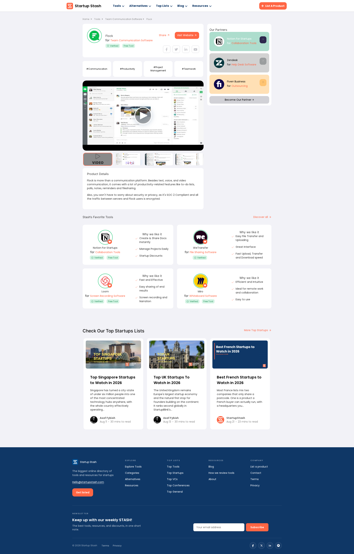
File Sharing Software (203, 252)
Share (163, 35)
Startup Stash (88, 5)
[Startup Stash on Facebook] (253, 545)
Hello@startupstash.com (88, 482)
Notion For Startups (239, 39)
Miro (200, 291)
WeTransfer (200, 248)
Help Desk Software (244, 64)
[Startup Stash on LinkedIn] (270, 545)
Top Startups (175, 473)
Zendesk (232, 60)
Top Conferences (178, 485)
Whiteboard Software (203, 296)
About (212, 479)
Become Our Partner (238, 100)
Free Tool (128, 45)
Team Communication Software (123, 19)
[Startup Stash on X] (261, 545)
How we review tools (221, 473)
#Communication (96, 68)
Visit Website (185, 35)
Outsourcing (240, 86)
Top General (175, 492)
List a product (259, 466)
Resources (200, 6)
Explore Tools (133, 466)
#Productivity (127, 68)
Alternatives (138, 6)
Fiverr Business (236, 81)
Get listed (82, 492)
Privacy (255, 485)
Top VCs (172, 479)
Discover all (261, 217)
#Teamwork (189, 68)
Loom (105, 291)
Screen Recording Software (107, 296)
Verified (114, 45)
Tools (117, 6)
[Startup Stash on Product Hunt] (278, 545)
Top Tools (173, 466)
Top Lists (162, 6)
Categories (132, 473)
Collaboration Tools (244, 43)
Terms (254, 479)
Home (86, 19)
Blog (180, 6)
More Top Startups (256, 330)
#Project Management (158, 69)
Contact (255, 473)
